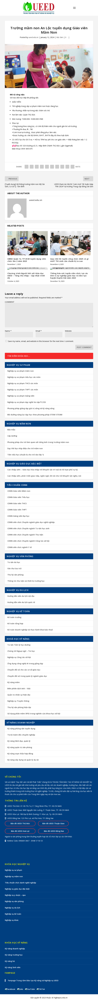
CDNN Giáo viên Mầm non (18, 491)
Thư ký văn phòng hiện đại (19, 707)
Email (39, 331)
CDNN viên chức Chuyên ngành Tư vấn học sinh (28, 528)
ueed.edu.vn (33, 37)
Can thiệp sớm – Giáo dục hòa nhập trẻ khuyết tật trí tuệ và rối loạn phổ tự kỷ (42, 469)
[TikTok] (41, 989)
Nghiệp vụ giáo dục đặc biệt (17, 889)
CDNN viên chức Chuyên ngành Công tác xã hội (28, 541)
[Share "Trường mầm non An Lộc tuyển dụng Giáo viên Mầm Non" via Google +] (36, 166)
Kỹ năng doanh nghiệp (15, 948)
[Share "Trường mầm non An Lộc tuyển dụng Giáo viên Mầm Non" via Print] (72, 166)
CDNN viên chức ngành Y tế (19, 547)
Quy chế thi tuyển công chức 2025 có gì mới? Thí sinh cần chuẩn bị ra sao (69, 260)
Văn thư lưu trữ (14, 568)
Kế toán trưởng (14, 617)
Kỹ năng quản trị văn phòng (19, 747)
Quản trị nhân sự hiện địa (18, 695)
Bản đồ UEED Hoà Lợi (20, 831)
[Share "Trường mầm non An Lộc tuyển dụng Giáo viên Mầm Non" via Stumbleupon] (62, 166)
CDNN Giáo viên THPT (17, 509)
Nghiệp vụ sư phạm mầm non (20, 371)
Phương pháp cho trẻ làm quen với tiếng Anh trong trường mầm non (38, 442)
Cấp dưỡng (12, 436)
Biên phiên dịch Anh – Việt (18, 688)
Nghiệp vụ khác (12, 920)
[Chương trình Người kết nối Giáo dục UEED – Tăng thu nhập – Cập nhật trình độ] (27, 269)
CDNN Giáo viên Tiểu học (18, 497)
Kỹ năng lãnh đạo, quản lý (18, 741)
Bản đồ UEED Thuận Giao (53, 823)
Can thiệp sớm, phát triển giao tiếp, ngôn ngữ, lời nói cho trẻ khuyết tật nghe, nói (44, 476)
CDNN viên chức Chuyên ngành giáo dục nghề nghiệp (31, 522)
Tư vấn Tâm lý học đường (18, 645)
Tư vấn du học (13, 562)
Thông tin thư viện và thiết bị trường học (26, 581)
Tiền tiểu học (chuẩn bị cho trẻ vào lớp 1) (25, 454)
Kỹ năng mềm (13, 682)
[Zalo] (21, 989)
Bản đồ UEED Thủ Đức (20, 823)
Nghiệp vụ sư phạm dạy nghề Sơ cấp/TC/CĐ (26, 402)
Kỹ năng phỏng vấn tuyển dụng (21, 728)
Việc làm (59, 37)
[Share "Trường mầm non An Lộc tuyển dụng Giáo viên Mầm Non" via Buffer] (57, 166)
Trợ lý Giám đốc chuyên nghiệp (21, 735)
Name (8, 331)
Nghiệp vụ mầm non (14, 876)
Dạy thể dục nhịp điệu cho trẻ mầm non (25, 448)
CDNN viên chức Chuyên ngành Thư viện (25, 534)
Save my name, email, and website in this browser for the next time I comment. (41, 341)
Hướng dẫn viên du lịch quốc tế (21, 602)
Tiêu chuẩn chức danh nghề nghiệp (20, 882)
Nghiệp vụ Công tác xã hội (19, 657)
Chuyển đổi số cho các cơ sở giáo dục (23, 670)
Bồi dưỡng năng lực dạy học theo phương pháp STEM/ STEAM (34, 414)
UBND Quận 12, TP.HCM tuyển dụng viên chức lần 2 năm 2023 (26, 260)
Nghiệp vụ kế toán (13, 914)
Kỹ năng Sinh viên (12, 967)
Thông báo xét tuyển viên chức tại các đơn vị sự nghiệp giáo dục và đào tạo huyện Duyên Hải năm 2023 (69, 275)
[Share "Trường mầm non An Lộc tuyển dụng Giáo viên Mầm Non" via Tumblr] (41, 166)
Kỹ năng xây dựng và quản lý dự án (23, 760)
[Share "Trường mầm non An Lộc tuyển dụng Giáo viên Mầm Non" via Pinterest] (47, 166)
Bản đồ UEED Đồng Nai (53, 831)
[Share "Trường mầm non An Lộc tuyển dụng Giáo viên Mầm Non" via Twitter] (31, 166)
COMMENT (9, 302)
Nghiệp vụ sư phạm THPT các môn (22, 389)
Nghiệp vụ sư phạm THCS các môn (22, 383)
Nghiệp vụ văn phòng (14, 901)
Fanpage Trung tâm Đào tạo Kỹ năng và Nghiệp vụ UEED (33, 980)
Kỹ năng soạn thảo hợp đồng (20, 753)
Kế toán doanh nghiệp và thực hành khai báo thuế (30, 629)
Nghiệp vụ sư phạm (13, 870)
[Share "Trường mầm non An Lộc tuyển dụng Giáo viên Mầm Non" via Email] (67, 166)
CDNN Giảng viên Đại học (18, 516)
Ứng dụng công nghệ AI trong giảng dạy (25, 663)
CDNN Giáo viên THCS (17, 503)
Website (68, 331)
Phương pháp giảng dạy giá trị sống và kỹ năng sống (30, 408)
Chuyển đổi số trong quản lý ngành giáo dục (27, 676)
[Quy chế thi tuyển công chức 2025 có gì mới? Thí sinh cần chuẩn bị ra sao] (70, 243)
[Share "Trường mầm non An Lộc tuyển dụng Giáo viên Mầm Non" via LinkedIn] (52, 166)
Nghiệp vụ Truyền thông (18, 701)
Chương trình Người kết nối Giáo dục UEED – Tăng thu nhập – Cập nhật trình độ (26, 275)
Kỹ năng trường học (14, 955)
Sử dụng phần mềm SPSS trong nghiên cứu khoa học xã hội (33, 713)
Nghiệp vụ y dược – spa (15, 895)
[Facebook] (11, 989)
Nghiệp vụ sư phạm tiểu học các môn (23, 377)
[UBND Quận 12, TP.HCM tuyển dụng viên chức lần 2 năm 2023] (27, 243)
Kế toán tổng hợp (15, 623)
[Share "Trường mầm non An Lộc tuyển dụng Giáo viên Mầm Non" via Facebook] (26, 166)
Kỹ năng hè (10, 961)
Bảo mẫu (11, 429)
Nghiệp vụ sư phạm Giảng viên (20, 396)
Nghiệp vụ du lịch (12, 907)
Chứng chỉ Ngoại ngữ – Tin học (21, 651)
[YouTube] (31, 989)
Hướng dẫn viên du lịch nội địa (20, 596)
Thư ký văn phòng (15, 574)
